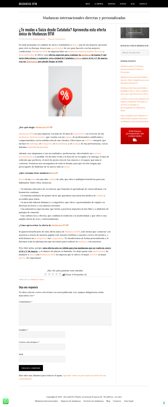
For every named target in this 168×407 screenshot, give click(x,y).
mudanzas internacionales (81, 51)
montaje (76, 143)
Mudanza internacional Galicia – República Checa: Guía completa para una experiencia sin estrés (135, 91)
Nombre (23, 330)
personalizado (26, 156)
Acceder (118, 397)
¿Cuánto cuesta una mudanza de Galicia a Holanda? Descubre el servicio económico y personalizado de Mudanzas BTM (135, 105)
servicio (89, 140)
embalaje (33, 143)
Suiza (75, 44)
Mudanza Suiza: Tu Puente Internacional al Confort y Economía (132, 69)
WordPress (108, 397)
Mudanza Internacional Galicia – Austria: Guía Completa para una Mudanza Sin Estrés (135, 80)
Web (21, 354)
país (33, 179)
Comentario (25, 301)
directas (99, 51)
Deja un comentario (56, 39)
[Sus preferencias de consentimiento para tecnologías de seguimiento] (164, 403)
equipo (68, 137)
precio (22, 258)
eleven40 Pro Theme (72, 397)
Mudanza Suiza (37, 279)
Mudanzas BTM (28, 4)
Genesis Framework (93, 397)
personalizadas (26, 55)
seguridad (32, 147)
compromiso (57, 238)
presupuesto (41, 238)
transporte (46, 143)
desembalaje (61, 143)
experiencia (79, 133)
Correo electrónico (29, 342)
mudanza (86, 55)
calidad (52, 179)
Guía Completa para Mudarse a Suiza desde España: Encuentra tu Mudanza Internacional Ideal (134, 118)
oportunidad (57, 48)
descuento (32, 61)
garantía (44, 147)
